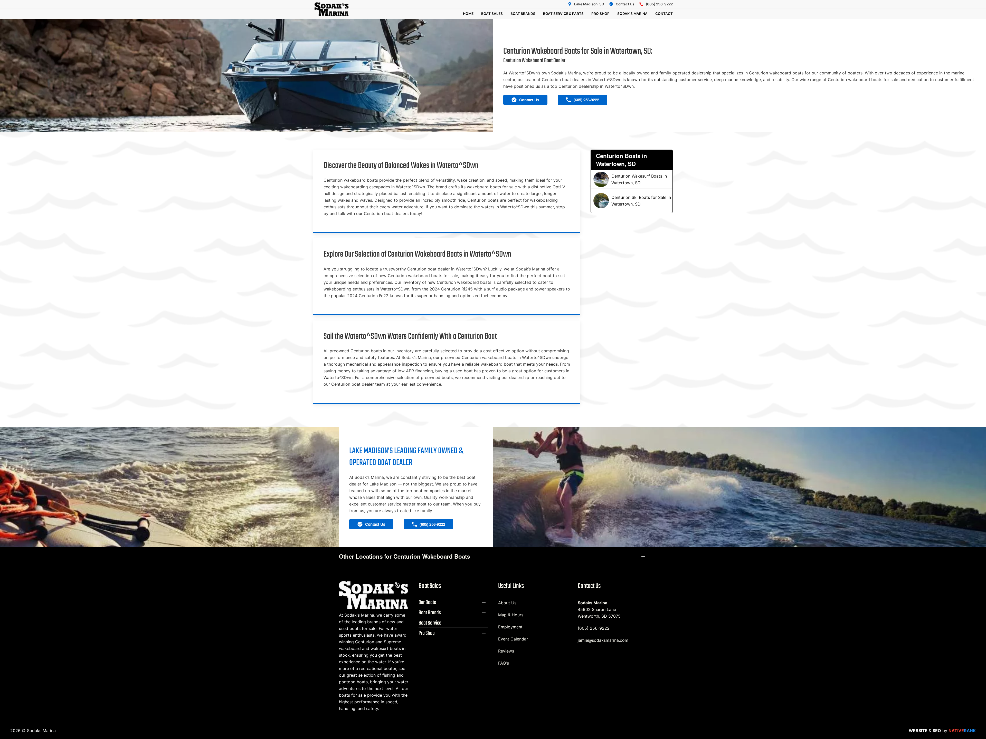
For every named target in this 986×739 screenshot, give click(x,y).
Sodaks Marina (592, 602)
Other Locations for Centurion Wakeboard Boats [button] (404, 556)
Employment (510, 626)
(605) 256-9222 (594, 628)
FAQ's (503, 663)
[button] (453, 602)
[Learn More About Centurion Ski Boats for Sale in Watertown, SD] (631, 200)
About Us (507, 602)
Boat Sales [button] (492, 14)
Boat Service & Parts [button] (563, 14)
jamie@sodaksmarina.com (603, 640)
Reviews (506, 651)
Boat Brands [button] (522, 14)
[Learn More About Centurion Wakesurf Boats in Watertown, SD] (631, 179)
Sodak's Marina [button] (632, 14)
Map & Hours (510, 614)
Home (468, 14)
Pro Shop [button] (600, 14)
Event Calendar (513, 638)
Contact (664, 14)
